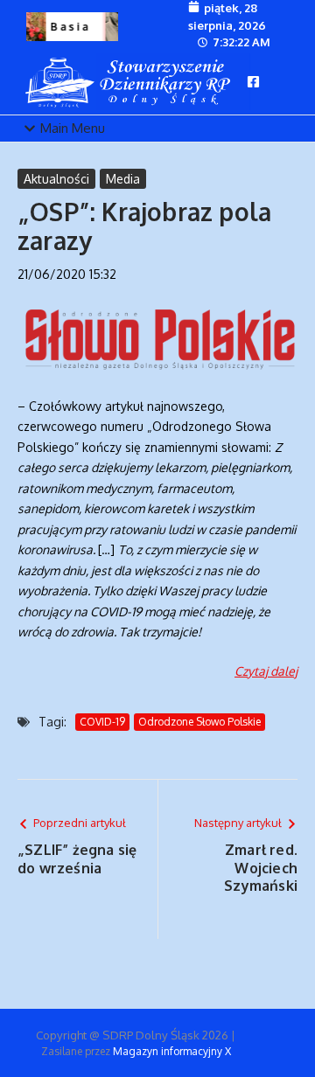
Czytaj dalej (266, 671)
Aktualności (56, 178)
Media (123, 178)
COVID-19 (102, 721)
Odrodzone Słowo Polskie (199, 721)
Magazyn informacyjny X (172, 1051)
